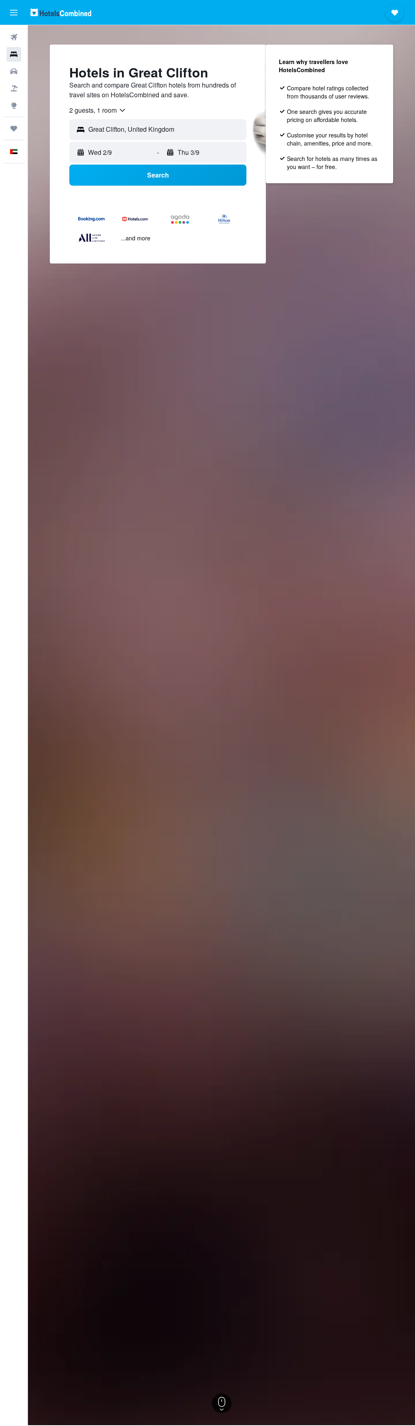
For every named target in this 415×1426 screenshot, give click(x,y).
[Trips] (13, 128)
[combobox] (97, 110)
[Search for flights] (13, 37)
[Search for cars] (13, 71)
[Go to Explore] (13, 105)
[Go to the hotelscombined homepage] (60, 12)
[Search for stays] (13, 54)
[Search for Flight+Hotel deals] (13, 88)
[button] (14, 12)
